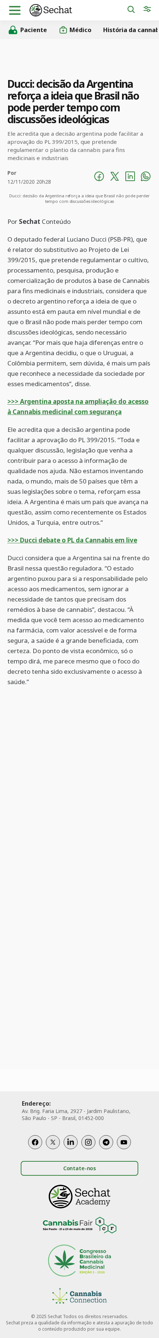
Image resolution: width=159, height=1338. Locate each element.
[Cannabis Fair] (79, 1226)
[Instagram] (88, 1142)
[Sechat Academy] (79, 1197)
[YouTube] (124, 1142)
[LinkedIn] (71, 1142)
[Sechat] (78, 10)
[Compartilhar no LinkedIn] (130, 177)
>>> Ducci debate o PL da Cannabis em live (72, 540)
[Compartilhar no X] (115, 177)
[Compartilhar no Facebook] (99, 177)
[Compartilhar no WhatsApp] (146, 177)
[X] (53, 1142)
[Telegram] (106, 1142)
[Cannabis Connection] (79, 1296)
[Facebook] (35, 1142)
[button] (15, 10)
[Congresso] (79, 1261)
